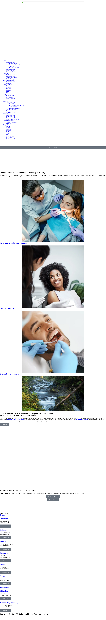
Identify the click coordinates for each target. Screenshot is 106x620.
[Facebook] (2, 143)
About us (5, 73)
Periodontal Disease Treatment (16, 65)
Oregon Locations (7, 84)
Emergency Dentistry (14, 67)
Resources (5, 94)
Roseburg (8, 90)
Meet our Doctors (10, 74)
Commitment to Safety (11, 77)
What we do (6, 60)
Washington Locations (8, 80)
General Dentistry (10, 62)
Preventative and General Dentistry (14, 243)
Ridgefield (8, 83)
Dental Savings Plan (11, 98)
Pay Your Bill (9, 97)
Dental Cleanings (13, 63)
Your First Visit (10, 95)
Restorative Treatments (9, 374)
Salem (7, 93)
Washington (79, 419)
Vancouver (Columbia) (11, 81)
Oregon (86, 419)
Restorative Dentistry (11, 72)
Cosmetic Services (7, 309)
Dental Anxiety (10, 70)
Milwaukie (8, 88)
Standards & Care (10, 76)
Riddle (7, 91)
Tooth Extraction (13, 66)
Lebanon (8, 87)
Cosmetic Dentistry (11, 69)
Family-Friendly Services (12, 79)
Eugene (8, 86)
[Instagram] (6, 143)
